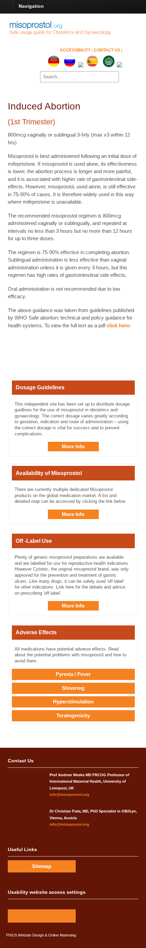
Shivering (73, 688)
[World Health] (65, 34)
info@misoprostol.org (69, 794)
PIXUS (11, 935)
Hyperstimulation (73, 701)
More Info (73, 446)
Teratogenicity (73, 715)
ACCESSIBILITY (76, 50)
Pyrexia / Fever (73, 674)
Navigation (31, 6)
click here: (119, 325)
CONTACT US (107, 50)
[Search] (112, 76)
